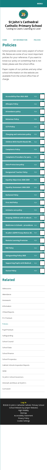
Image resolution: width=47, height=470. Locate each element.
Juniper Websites (31, 407)
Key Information (20, 40)
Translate (21, 4)
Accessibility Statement (23, 415)
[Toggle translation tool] (11, 3)
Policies (37, 40)
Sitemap (23, 413)
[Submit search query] (30, 3)
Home (4, 40)
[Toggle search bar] (5, 3)
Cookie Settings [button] (23, 421)
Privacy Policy (23, 418)
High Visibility (23, 410)
